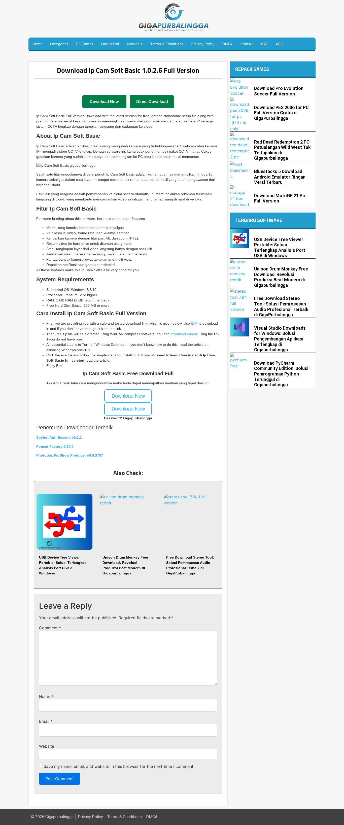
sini (206, 383)
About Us (134, 44)
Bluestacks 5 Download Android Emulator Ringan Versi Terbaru (279, 177)
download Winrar (183, 334)
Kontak (246, 44)
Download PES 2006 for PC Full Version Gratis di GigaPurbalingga (281, 113)
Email (46, 721)
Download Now (128, 396)
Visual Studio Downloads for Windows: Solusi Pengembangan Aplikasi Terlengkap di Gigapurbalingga (280, 338)
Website (46, 746)
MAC (264, 44)
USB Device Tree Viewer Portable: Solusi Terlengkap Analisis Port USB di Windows (279, 247)
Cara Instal (110, 44)
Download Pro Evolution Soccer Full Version (278, 91)
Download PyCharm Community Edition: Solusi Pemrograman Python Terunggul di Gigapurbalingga (281, 373)
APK (279, 44)
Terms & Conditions (167, 44)
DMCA (227, 44)
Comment (50, 628)
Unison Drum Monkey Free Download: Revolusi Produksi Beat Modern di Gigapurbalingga (281, 277)
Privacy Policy (203, 44)
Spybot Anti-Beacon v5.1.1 (59, 437)
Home (37, 44)
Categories (59, 44)
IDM (194, 323)
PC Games (84, 44)
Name (46, 697)
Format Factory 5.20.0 (55, 446)
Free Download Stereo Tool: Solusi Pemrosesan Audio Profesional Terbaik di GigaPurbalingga (281, 306)
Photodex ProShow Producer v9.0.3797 (69, 455)
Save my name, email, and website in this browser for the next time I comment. (119, 766)
